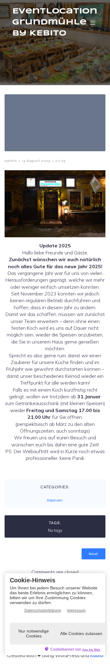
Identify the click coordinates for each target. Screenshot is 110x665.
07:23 (60, 161)
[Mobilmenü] (92, 22)
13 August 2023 (36, 161)
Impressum (76, 610)
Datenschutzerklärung (42, 610)
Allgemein (55, 500)
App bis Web (91, 649)
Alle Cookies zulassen (81, 633)
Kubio (96, 655)
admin (11, 161)
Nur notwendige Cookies (33, 633)
